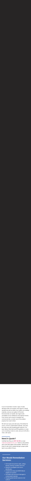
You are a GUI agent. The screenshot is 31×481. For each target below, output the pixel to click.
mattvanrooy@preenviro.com (9, 442)
